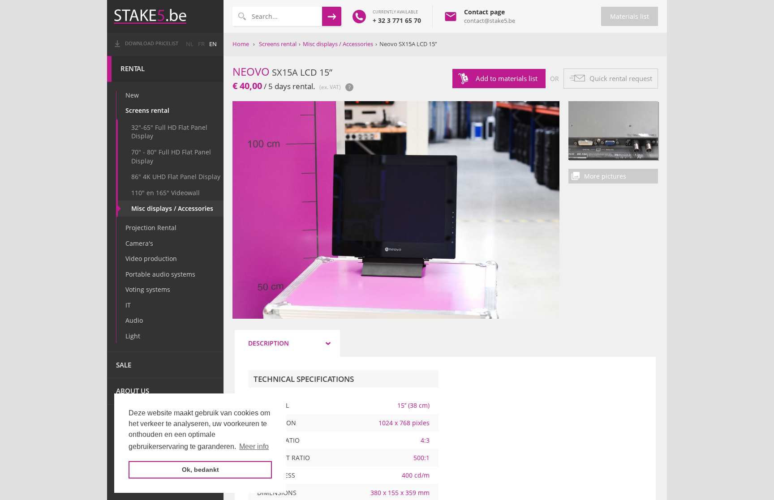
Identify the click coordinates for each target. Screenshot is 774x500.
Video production (151, 258)
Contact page (484, 12)
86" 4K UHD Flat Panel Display (175, 176)
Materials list (629, 16)
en (213, 44)
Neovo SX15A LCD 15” (408, 44)
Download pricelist (151, 43)
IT (128, 305)
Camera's (139, 243)
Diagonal (273, 405)
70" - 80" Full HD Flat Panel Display (171, 156)
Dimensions (277, 492)
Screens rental (147, 110)
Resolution (276, 423)
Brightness (276, 475)
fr (201, 44)
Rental (132, 68)
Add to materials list (507, 78)
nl (190, 44)
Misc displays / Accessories (172, 208)
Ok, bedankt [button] (200, 469)
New (132, 95)
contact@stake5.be (489, 21)
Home (240, 44)
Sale (123, 365)
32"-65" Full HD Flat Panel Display (169, 132)
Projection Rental (150, 227)
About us (132, 391)
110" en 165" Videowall (165, 192)
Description (268, 343)
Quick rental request (620, 78)
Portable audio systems (160, 274)
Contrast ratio (283, 457)
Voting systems (147, 289)
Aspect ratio (278, 440)
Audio (134, 320)
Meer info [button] (254, 446)
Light (132, 336)
